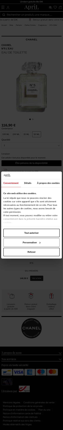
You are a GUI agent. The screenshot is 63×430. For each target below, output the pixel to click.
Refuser (32, 252)
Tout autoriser (31, 233)
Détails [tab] (27, 183)
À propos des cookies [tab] (48, 183)
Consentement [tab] (10, 183)
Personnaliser (30, 242)
